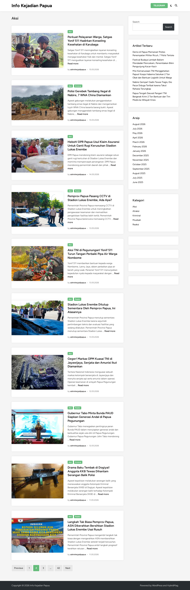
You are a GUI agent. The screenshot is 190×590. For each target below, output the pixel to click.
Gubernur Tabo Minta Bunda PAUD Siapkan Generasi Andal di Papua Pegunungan (90, 416)
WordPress (157, 585)
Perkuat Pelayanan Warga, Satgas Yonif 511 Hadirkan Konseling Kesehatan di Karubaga (90, 40)
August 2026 (139, 124)
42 (58, 568)
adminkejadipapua (78, 69)
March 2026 (139, 142)
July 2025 (137, 177)
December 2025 (141, 155)
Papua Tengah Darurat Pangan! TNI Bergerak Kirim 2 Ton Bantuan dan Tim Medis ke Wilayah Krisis (151, 96)
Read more (73, 63)
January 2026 (139, 151)
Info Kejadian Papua (32, 5)
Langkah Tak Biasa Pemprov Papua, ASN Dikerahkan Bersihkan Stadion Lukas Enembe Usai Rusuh (91, 525)
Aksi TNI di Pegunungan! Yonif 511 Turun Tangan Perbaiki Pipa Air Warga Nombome (92, 253)
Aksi (70, 32)
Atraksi (136, 211)
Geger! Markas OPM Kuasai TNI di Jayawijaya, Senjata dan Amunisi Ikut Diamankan (92, 362)
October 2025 (139, 164)
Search (136, 22)
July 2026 (137, 128)
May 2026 (137, 133)
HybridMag (172, 585)
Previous (18, 568)
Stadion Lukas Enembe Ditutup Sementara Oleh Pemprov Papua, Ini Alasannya (91, 308)
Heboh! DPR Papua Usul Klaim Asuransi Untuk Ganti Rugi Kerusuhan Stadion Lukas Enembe (93, 145)
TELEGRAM (159, 5)
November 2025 (141, 160)
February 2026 (140, 146)
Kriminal (78, 86)
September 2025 (141, 169)
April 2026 (138, 137)
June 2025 (138, 182)
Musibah (137, 220)
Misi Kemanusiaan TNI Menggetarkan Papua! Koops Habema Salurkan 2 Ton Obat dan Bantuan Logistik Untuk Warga (152, 74)
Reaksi (77, 191)
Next (67, 568)
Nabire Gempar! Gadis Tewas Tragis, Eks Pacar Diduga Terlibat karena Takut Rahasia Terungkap (152, 85)
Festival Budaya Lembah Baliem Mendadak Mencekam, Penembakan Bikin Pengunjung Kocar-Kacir (153, 63)
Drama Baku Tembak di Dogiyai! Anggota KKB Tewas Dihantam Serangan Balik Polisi (88, 471)
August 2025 (139, 173)
